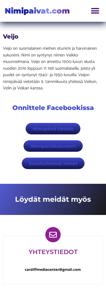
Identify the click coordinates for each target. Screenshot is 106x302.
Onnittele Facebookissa (53, 108)
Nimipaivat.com (37, 11)
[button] (95, 11)
